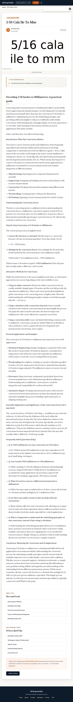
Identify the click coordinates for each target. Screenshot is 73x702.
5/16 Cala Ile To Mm (32, 661)
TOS (53, 697)
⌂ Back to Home (13, 673)
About (26, 697)
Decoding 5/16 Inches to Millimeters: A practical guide (26, 83)
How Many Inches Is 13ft (15, 636)
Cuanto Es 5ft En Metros (15, 648)
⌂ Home (35, 2)
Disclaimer (40, 697)
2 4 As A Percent (13, 653)
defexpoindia (8, 3)
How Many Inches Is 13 (14, 618)
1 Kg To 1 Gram (12, 644)
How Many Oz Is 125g (14, 606)
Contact (32, 697)
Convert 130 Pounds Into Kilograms (18, 614)
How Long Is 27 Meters (15, 601)
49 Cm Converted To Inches (16, 610)
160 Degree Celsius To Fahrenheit (18, 640)
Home (20, 697)
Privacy (47, 697)
